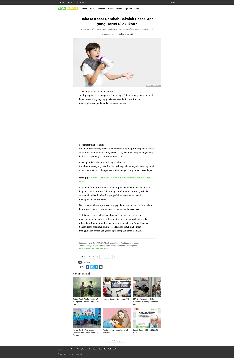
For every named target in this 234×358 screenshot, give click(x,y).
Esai (92, 8)
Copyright (102, 349)
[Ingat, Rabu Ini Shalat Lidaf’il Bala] (147, 318)
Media (119, 8)
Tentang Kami (81, 2)
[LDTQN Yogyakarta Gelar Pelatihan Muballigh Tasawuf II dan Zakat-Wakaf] (147, 287)
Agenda (128, 8)
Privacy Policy (82, 349)
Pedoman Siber (113, 349)
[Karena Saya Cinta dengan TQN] (117, 287)
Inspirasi (101, 8)
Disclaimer (93, 349)
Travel (110, 8)
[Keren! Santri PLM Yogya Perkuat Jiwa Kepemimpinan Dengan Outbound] (87, 318)
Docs (137, 8)
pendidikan (87, 262)
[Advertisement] (117, 124)
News (84, 8)
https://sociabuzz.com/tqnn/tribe (93, 248)
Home (60, 349)
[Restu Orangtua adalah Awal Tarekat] (117, 318)
